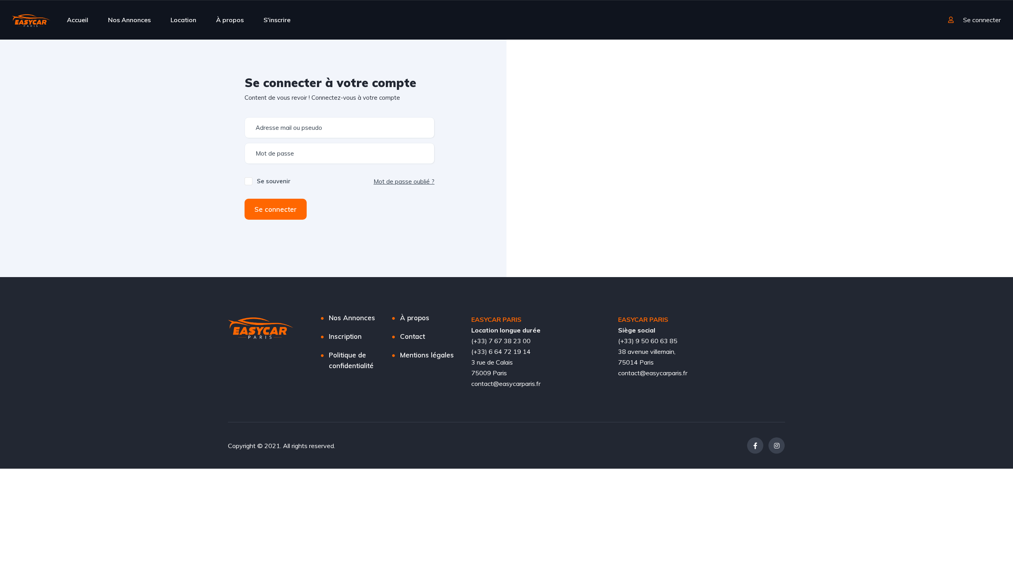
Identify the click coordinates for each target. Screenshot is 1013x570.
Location (183, 20)
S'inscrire (277, 20)
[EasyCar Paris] (31, 20)
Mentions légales (427, 355)
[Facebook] (755, 445)
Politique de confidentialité (351, 360)
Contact (412, 336)
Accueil (77, 20)
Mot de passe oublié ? (404, 181)
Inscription (345, 336)
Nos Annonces (129, 20)
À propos (230, 20)
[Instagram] (776, 445)
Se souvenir (273, 181)
